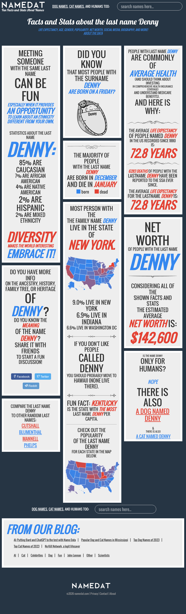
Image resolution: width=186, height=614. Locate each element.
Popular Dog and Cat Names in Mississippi (104, 540)
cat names (76, 6)
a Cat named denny (153, 436)
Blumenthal (30, 432)
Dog (50, 555)
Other (89, 555)
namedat (79, 594)
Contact (104, 594)
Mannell (30, 438)
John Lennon (74, 555)
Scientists (104, 555)
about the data (93, 33)
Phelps (30, 445)
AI (15, 555)
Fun (60, 555)
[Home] (91, 587)
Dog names (60, 6)
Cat (23, 555)
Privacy (94, 594)
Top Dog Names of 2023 (146, 540)
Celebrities (37, 555)
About (113, 594)
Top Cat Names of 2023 (26, 546)
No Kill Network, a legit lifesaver (62, 546)
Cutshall (30, 425)
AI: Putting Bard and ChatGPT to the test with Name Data (45, 540)
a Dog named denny (152, 414)
